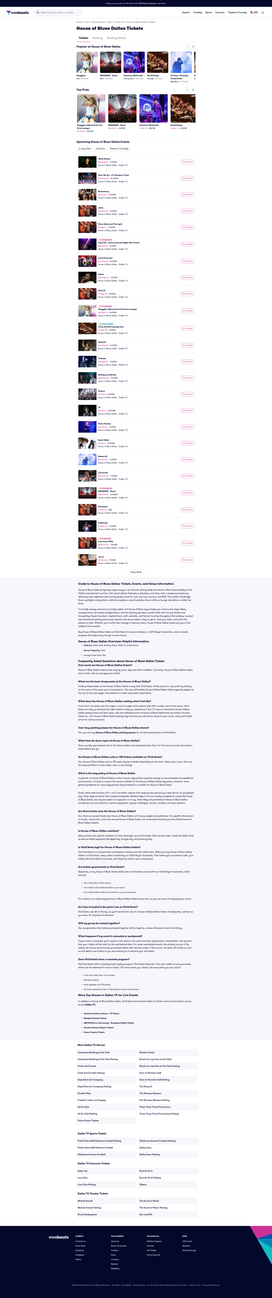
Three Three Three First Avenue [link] (154, 1107)
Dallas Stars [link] (145, 1147)
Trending (197, 12)
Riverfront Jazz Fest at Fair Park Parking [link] (159, 1066)
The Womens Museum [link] (150, 1093)
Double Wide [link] (84, 1093)
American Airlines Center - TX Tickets (101, 1013)
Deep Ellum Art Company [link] (90, 1079)
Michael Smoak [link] (85, 1201)
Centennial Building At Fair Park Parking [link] (98, 1059)
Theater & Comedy (237, 12)
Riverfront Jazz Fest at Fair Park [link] (155, 1059)
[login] (263, 12)
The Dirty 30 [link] (145, 1086)
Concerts (220, 12)
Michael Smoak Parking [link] (89, 1207)
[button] (84, 149)
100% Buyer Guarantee (147, 3)
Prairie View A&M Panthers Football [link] (95, 1147)
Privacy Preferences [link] (210, 1285)
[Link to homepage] (18, 12)
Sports (208, 12)
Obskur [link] (143, 1184)
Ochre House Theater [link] (88, 1120)
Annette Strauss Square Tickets (99, 1027)
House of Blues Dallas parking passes (116, 732)
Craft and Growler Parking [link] (91, 1073)
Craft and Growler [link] (87, 1066)
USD (256, 12)
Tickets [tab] (83, 38)
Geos (87, 22)
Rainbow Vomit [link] (146, 1052)
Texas (110, 22)
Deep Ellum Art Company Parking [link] (94, 1086)
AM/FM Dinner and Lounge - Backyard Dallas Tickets (109, 1023)
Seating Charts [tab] (116, 38)
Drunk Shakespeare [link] (87, 1214)
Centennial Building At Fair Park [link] (94, 1052)
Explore (186, 12)
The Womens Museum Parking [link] (154, 1100)
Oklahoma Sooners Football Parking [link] (157, 1141)
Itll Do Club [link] (83, 1107)
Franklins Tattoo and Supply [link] (92, 1100)
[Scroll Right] (193, 46)
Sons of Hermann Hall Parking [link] (154, 1079)
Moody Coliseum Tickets (95, 1018)
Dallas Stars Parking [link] (149, 1154)
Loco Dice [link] (82, 1178)
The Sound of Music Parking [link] (153, 1207)
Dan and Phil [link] (145, 1214)
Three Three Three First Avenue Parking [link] (159, 1114)
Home (79, 22)
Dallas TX (119, 22)
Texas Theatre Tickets (94, 1032)
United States (98, 22)
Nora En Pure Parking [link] (150, 1178)
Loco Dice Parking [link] (87, 1184)
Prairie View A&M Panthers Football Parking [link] (99, 1141)
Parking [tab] (98, 38)
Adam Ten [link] (83, 1171)
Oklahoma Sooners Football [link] (92, 1154)
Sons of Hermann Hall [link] (150, 1073)
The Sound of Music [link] (149, 1201)
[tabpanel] (136, 309)
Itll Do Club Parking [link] (87, 1114)
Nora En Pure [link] (146, 1171)
